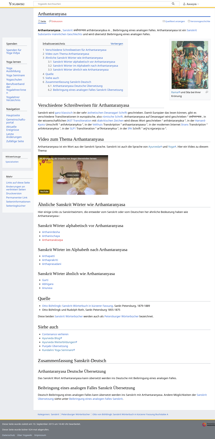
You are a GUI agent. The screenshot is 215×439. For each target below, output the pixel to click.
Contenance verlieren (55, 334)
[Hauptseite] (16, 21)
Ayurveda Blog (51, 338)
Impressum (40, 435)
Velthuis (98, 124)
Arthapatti (48, 256)
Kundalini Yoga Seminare (57, 350)
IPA (130, 128)
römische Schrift (113, 116)
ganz (58, 112)
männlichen (59, 34)
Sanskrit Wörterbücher (69, 316)
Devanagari (111, 112)
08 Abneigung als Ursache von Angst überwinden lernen (68, 158)
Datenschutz (8, 435)
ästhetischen (95, 112)
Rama (174, 92)
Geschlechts (74, 34)
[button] (73, 175)
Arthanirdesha (51, 232)
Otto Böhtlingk (51, 306)
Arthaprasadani (51, 264)
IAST (70, 120)
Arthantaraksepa (52, 240)
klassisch (67, 112)
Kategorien (43, 414)
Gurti (45, 280)
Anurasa (47, 288)
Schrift (123, 112)
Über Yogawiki (24, 435)
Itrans (185, 124)
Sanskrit (68, 30)
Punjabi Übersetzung (55, 346)
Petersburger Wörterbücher (121, 316)
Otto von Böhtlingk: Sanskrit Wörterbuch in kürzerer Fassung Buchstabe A (130, 414)
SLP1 (73, 128)
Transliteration (82, 120)
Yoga (171, 146)
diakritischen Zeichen (110, 120)
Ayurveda (154, 146)
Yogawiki (16, 3)
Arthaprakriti (50, 260)
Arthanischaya (51, 236)
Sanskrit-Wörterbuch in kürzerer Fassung (87, 306)
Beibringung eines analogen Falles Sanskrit (96, 398)
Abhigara (47, 284)
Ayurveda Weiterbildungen (58, 342)
